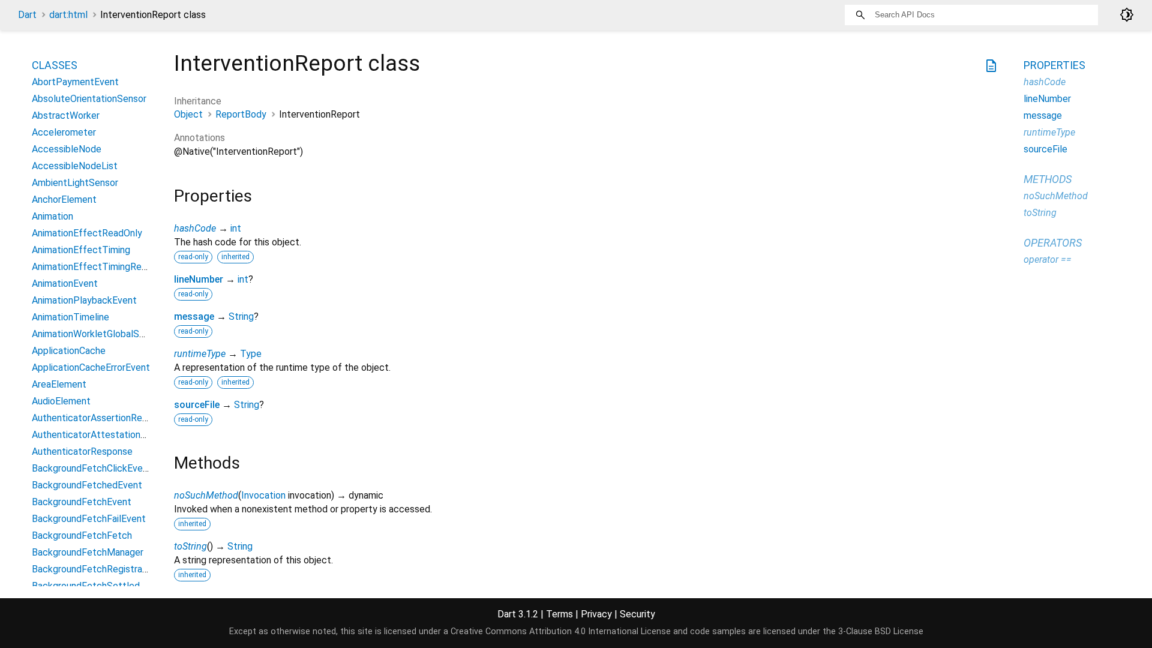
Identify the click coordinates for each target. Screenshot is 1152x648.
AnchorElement (64, 199)
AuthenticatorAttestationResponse (107, 434)
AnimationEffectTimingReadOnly (101, 266)
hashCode (195, 228)
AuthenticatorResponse (82, 451)
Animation (52, 216)
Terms (559, 614)
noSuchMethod (206, 495)
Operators (1053, 242)
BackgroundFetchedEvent (87, 485)
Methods (1048, 179)
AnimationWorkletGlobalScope (96, 334)
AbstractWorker (66, 115)
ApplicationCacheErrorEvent (91, 367)
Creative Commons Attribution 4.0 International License (561, 631)
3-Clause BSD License (880, 631)
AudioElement (61, 401)
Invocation (263, 495)
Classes (54, 65)
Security (637, 614)
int (235, 228)
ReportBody (240, 114)
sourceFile (197, 404)
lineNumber (198, 279)
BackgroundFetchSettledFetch (98, 586)
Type (251, 353)
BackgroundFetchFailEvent (89, 518)
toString (190, 546)
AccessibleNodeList (75, 166)
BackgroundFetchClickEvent (92, 468)
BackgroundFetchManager (87, 552)
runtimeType (200, 353)
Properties (1054, 65)
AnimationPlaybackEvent (84, 300)
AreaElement (59, 384)
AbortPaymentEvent (75, 82)
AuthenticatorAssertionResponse (102, 418)
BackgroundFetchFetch (82, 535)
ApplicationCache (69, 350)
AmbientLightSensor (75, 182)
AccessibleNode (66, 149)
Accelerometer (64, 132)
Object (188, 114)
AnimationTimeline (70, 317)
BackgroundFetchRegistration (95, 569)
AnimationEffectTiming (81, 250)
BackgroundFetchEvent (81, 502)
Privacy (596, 614)
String (241, 316)
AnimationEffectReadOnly (87, 233)
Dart (27, 14)
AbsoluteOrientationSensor (89, 98)
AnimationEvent (65, 283)
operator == (1048, 259)
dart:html (68, 14)
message (194, 316)
